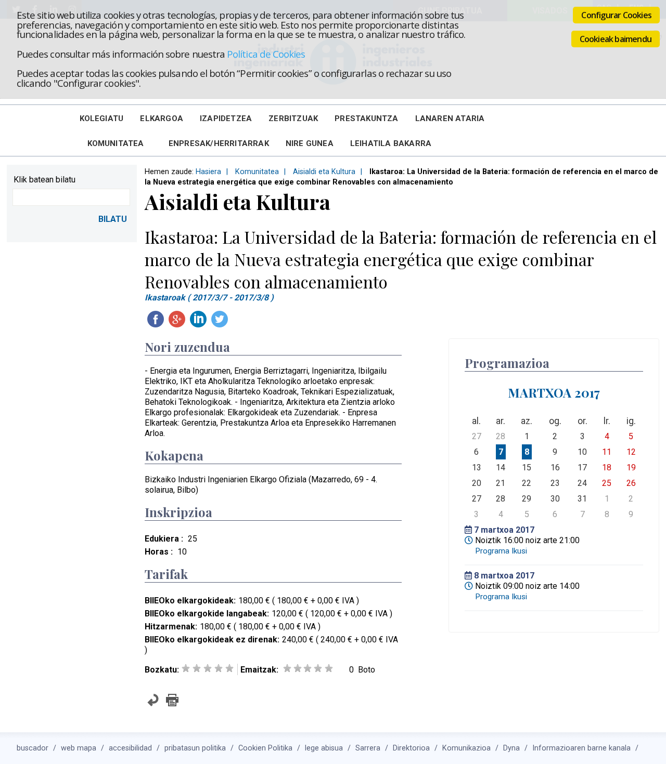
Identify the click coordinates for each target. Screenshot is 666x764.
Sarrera (367, 748)
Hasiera (208, 171)
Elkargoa (161, 118)
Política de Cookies (266, 53)
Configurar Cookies (616, 15)
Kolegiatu (102, 118)
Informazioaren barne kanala (581, 748)
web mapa (78, 748)
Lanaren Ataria (450, 118)
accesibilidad (130, 748)
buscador (32, 748)
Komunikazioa (466, 748)
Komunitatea (115, 143)
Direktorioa (411, 748)
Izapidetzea (226, 118)
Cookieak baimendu (615, 39)
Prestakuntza (366, 118)
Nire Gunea (310, 143)
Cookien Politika (265, 748)
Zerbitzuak (293, 118)
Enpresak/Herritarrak (219, 143)
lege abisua (324, 748)
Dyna (511, 748)
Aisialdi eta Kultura (324, 171)
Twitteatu (219, 319)
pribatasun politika (195, 748)
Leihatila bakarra (390, 143)
